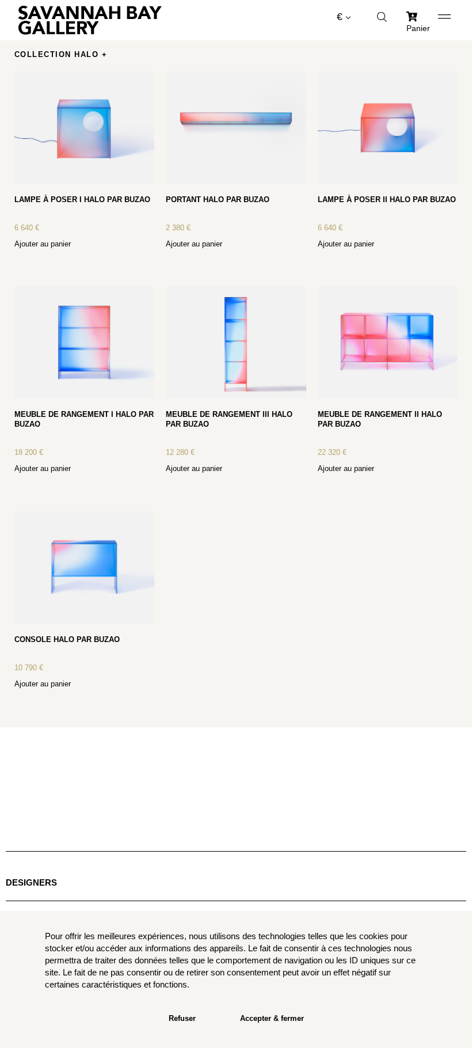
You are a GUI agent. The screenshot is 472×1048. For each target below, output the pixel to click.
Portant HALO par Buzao (217, 199)
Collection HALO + (61, 54)
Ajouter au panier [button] (42, 244)
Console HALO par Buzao (67, 639)
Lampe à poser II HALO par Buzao (387, 199)
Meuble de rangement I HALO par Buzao (84, 419)
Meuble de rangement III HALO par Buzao (229, 419)
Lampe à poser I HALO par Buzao (82, 199)
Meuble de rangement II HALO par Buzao (380, 419)
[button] (236, 60)
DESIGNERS (31, 882)
